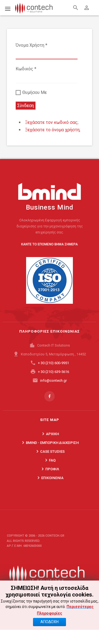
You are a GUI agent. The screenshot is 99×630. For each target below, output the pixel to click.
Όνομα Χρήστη (31, 45)
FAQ (49, 460)
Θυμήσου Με (34, 92)
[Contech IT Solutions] (30, 6)
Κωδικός (26, 68)
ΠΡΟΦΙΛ (49, 469)
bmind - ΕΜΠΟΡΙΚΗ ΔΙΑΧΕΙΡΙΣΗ (49, 442)
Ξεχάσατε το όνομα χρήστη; (52, 129)
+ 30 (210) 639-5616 (53, 372)
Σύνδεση (25, 105)
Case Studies (50, 451)
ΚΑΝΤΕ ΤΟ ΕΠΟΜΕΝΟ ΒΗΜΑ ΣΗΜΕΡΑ (49, 244)
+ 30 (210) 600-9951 (53, 363)
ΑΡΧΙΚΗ (49, 433)
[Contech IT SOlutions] (49, 573)
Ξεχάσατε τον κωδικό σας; (51, 122)
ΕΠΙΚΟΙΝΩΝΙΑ (50, 477)
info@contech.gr (53, 380)
